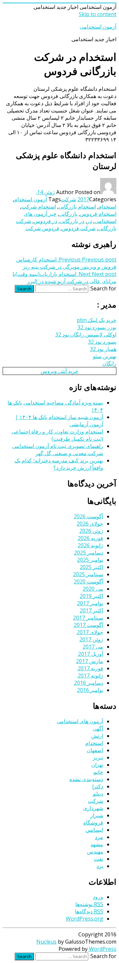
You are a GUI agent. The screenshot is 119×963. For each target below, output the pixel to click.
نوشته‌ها (89, 904)
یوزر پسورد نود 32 (96, 327)
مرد (99, 837)
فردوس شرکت (42, 228)
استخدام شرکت (38, 206)
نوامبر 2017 (90, 603)
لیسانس (94, 829)
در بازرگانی (72, 221)
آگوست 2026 (88, 516)
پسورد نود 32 (102, 341)
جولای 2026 (90, 523)
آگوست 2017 (88, 625)
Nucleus (46, 941)
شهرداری (93, 808)
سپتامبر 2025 (88, 574)
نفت (98, 858)
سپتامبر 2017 (88, 617)
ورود (98, 897)
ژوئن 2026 (91, 530)
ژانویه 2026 (90, 545)
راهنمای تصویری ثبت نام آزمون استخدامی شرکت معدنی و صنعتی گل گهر (57, 449)
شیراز (96, 815)
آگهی (98, 728)
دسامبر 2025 (88, 552)
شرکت (68, 199)
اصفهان (95, 750)
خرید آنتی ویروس (59, 371)
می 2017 (93, 646)
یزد (100, 866)
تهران (97, 764)
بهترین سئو (104, 356)
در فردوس (45, 221)
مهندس (95, 851)
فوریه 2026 (90, 538)
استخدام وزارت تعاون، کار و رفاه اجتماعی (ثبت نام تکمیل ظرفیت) (57, 435)
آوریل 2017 (90, 653)
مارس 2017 (89, 661)
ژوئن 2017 (91, 639)
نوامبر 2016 (90, 690)
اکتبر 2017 (91, 610)
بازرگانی (68, 213)
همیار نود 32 (103, 349)
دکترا (97, 786)
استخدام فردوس (98, 213)
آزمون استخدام (30, 199)
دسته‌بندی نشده (86, 779)
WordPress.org (84, 918)
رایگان (109, 363)
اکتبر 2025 (91, 567)
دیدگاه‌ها (89, 911)
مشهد (97, 844)
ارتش (97, 735)
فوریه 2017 (90, 668)
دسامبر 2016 (88, 682)
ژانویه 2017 (90, 675)
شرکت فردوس (79, 228)
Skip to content (97, 14)
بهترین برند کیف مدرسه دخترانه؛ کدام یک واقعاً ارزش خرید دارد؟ (59, 464)
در (89, 221)
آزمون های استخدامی (80, 721)
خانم (98, 772)
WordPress (102, 948)
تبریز (98, 757)
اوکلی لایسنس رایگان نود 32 (85, 334)
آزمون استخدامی (98, 26)
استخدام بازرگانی (77, 206)
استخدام (107, 206)
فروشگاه (93, 822)
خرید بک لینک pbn (96, 320)
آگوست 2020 (88, 581)
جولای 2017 (90, 632)
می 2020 (93, 588)
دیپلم (98, 793)
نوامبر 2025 (90, 559)
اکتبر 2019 (91, 596)
